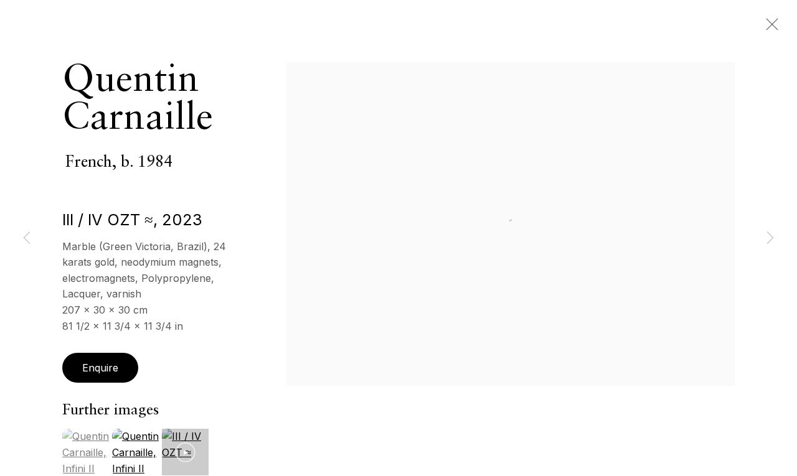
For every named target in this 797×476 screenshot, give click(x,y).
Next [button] (770, 238)
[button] (185, 452)
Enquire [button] (100, 368)
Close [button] (769, 28)
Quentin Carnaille (137, 100)
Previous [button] (27, 238)
